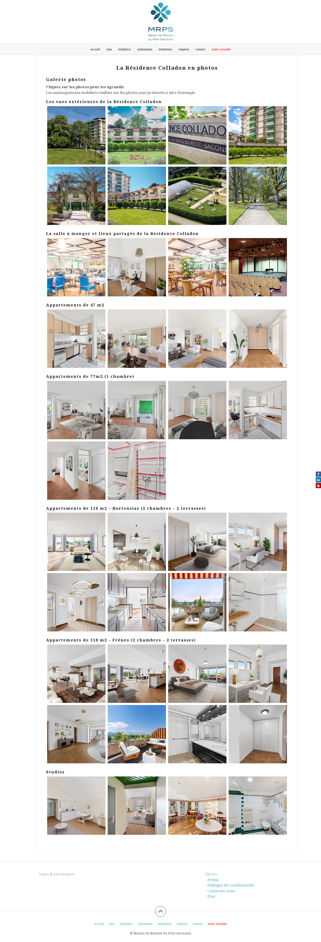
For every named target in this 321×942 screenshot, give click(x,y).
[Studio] (76, 805)
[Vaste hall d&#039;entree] (76, 470)
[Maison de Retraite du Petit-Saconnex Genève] (160, 21)
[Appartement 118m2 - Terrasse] (197, 602)
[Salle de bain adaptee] (137, 470)
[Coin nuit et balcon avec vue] (137, 338)
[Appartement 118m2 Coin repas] (137, 542)
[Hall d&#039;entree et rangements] (76, 734)
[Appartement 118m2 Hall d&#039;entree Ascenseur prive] (76, 602)
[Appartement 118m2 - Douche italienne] (258, 602)
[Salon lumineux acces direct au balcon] (76, 410)
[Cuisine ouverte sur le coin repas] (258, 410)
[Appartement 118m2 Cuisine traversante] (137, 602)
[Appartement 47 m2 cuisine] (76, 338)
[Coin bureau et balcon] (137, 410)
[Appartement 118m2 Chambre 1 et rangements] (197, 542)
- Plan (210, 896)
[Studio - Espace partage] (197, 805)
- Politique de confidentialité (229, 885)
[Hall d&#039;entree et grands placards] (258, 338)
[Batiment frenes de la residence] (258, 135)
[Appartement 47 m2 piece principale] (197, 338)
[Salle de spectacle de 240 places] (258, 267)
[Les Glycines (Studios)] (137, 135)
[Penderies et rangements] (258, 734)
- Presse (212, 879)
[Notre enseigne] (197, 135)
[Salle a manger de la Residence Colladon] (76, 267)
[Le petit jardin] (197, 196)
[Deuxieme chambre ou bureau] (258, 674)
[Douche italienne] (197, 734)
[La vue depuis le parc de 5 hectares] (76, 135)
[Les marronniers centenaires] (258, 196)
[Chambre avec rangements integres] (197, 410)
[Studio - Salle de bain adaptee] (258, 805)
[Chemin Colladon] (76, 196)
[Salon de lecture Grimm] (137, 267)
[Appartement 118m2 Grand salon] (76, 542)
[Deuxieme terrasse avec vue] (137, 734)
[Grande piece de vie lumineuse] (76, 674)
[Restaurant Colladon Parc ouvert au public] (197, 267)
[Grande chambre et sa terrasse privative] (197, 674)
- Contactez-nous (220, 890)
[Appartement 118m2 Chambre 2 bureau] (258, 542)
